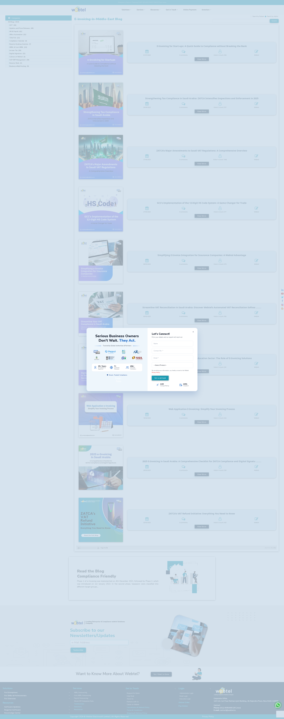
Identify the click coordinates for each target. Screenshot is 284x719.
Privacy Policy (156, 372)
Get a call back (160, 378)
